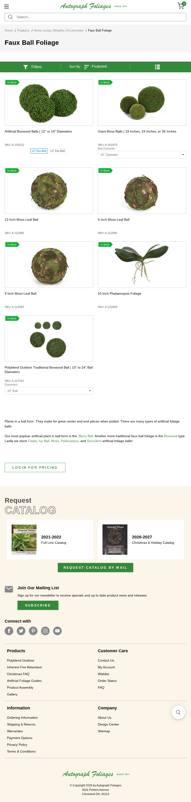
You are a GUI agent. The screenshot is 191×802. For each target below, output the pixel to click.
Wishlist (103, 674)
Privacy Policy (17, 744)
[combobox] (95, 17)
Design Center (108, 724)
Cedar (32, 441)
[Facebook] (9, 631)
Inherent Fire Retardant (24, 667)
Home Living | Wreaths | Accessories (58, 30)
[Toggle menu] (6, 6)
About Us (104, 717)
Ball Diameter (106, 148)
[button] (157, 64)
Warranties (15, 731)
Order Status (107, 680)
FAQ (101, 687)
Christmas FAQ (18, 674)
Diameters (11, 384)
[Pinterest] (33, 631)
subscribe (38, 605)
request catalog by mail (96, 567)
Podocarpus (69, 441)
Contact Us (106, 660)
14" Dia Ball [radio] (57, 151)
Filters (36, 67)
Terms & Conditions (21, 751)
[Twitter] (21, 631)
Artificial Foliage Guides (24, 680)
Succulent (94, 441)
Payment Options (19, 737)
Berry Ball (86, 436)
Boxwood (170, 436)
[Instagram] (45, 631)
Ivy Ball (44, 441)
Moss (55, 441)
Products (23, 30)
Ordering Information (22, 717)
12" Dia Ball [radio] (38, 151)
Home (9, 30)
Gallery (12, 694)
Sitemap (104, 731)
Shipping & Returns (21, 724)
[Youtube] (57, 631)
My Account (106, 667)
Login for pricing (35, 467)
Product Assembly (20, 687)
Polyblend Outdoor (20, 660)
